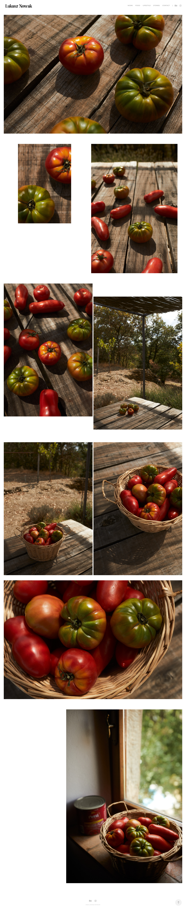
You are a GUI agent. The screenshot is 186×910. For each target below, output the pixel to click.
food (137, 5)
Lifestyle (147, 5)
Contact (166, 5)
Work (130, 5)
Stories (156, 5)
